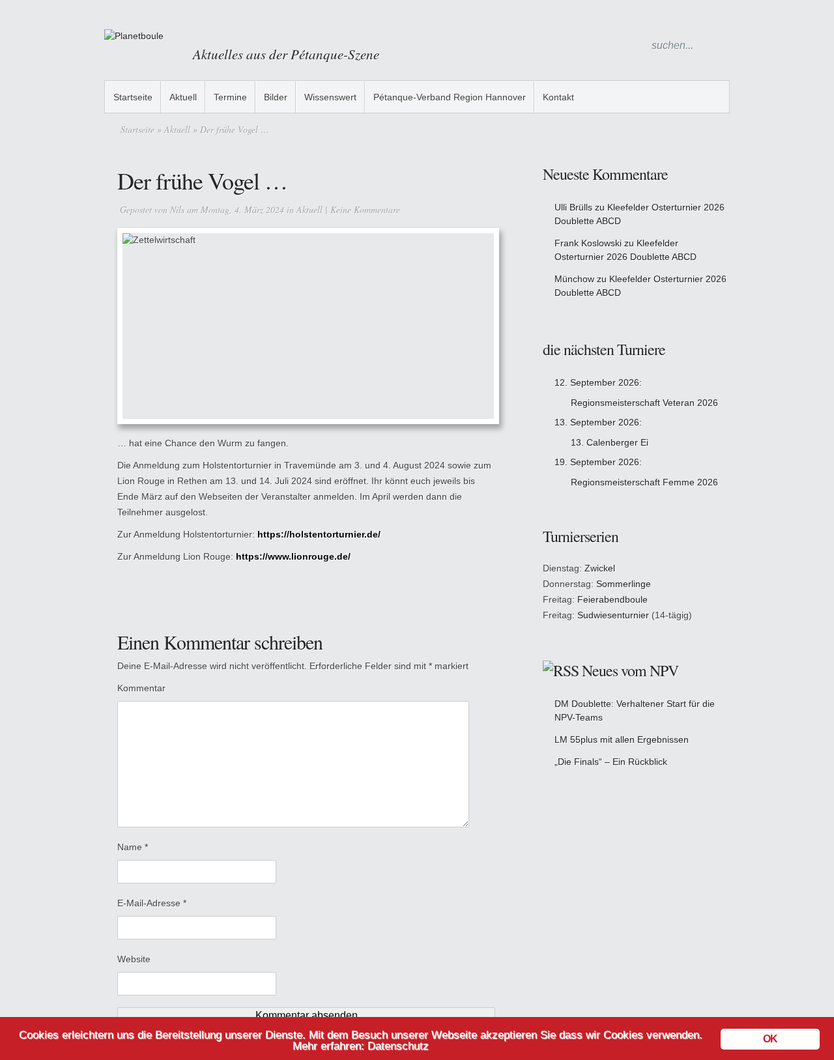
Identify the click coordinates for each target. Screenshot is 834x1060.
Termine (230, 97)
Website (134, 959)
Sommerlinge (623, 584)
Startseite (132, 97)
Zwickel (599, 568)
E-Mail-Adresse (151, 903)
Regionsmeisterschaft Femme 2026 (644, 482)
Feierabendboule (612, 599)
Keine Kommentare (365, 209)
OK (770, 1038)
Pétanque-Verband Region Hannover (449, 97)
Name (132, 847)
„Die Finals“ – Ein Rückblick (610, 761)
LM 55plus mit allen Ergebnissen (621, 739)
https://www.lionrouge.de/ (293, 556)
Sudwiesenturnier (613, 615)
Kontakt (558, 97)
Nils (177, 209)
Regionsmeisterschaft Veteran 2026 (644, 402)
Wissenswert (330, 97)
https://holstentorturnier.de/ (319, 534)
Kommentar (141, 688)
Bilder (275, 97)
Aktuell (183, 97)
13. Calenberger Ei (609, 442)
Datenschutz (398, 1046)
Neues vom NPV (630, 670)
